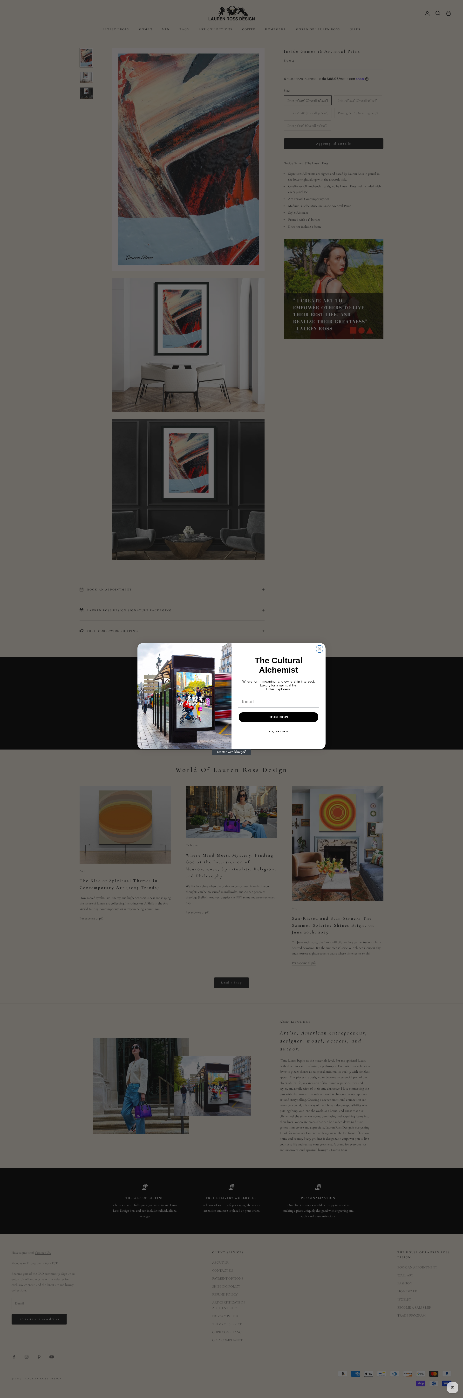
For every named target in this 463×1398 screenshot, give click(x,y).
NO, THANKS (278, 731)
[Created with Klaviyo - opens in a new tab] (231, 752)
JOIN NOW (278, 717)
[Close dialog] (319, 649)
